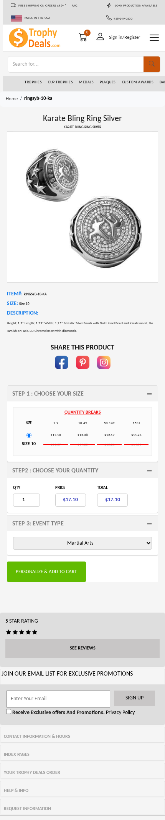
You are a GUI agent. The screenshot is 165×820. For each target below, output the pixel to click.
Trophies (33, 82)
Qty (16, 488)
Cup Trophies (60, 82)
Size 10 (29, 444)
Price (60, 488)
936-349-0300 (122, 18)
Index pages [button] (17, 754)
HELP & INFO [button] (16, 791)
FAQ (75, 5)
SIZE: (12, 303)
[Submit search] (152, 64)
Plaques (108, 82)
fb (61, 373)
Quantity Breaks (82, 412)
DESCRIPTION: (22, 313)
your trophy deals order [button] (32, 772)
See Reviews (83, 648)
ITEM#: (15, 294)
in (104, 373)
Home (12, 98)
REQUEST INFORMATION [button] (27, 809)
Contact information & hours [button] (37, 736)
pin (82, 373)
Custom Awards (138, 82)
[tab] (82, 393)
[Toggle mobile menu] (154, 37)
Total (102, 488)
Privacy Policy (120, 713)
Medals (86, 82)
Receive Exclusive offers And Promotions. (58, 713)
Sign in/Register (124, 37)
